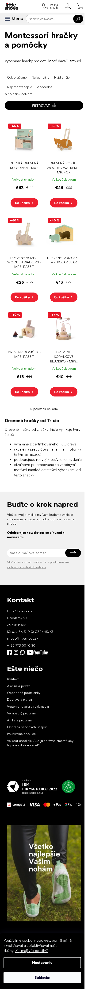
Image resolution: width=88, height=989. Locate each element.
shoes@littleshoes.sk (22, 638)
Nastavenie (42, 962)
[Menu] (9, 19)
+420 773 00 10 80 (21, 645)
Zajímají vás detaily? (31, 950)
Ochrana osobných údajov (27, 727)
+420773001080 (23, 652)
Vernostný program (21, 713)
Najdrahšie (62, 77)
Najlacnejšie (40, 77)
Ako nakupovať (18, 686)
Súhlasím (42, 977)
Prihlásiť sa (73, 553)
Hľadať (78, 19)
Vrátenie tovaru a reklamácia (28, 706)
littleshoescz (16, 652)
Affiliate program (19, 720)
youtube (37, 652)
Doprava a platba (19, 699)
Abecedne (45, 87)
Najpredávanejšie (19, 87)
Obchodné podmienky (23, 693)
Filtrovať (41, 105)
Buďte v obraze (9, 652)
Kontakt (13, 679)
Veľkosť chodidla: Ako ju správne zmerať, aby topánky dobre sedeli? (40, 743)
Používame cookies (21, 734)
